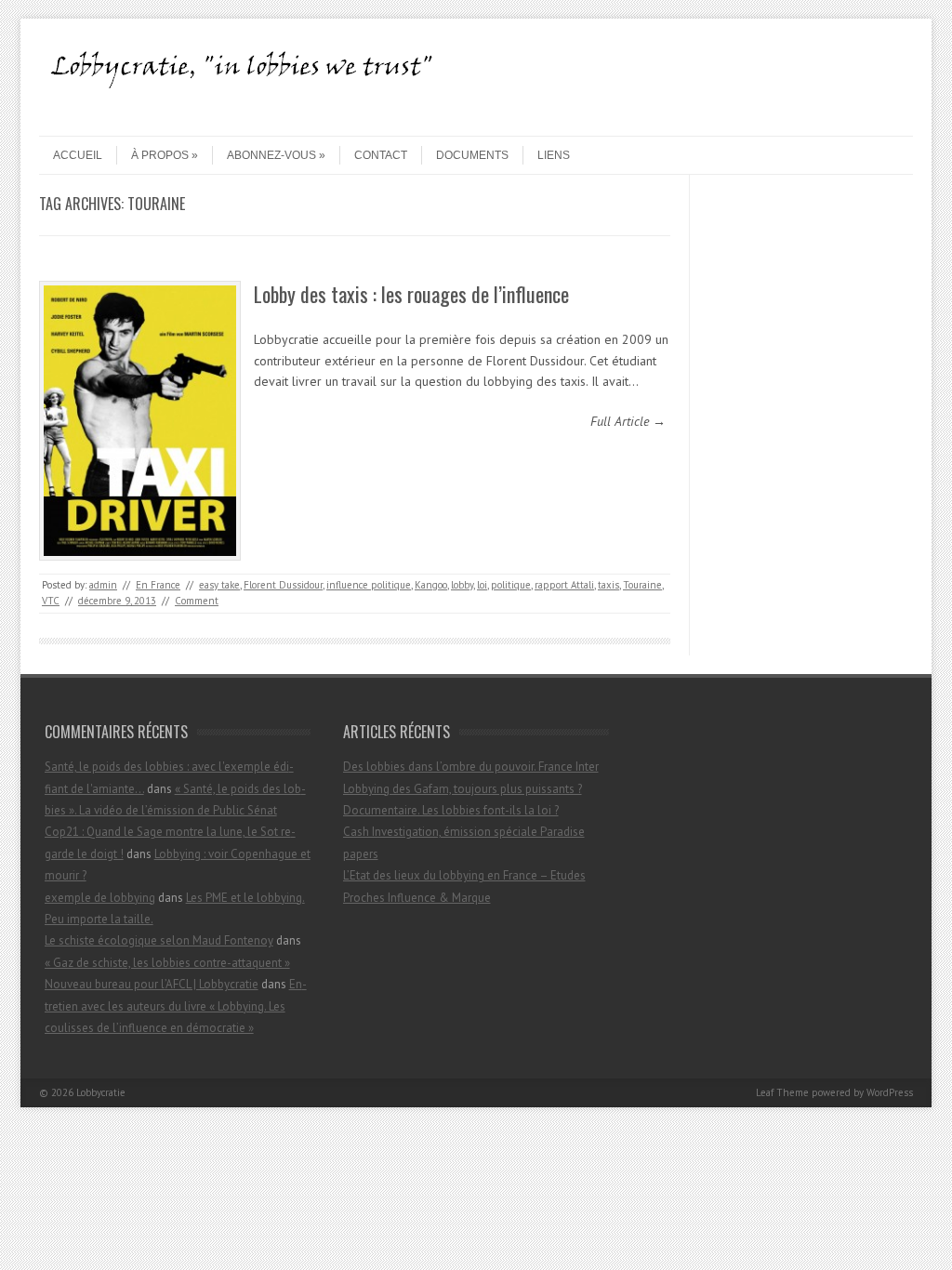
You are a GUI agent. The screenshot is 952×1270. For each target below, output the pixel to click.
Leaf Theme (782, 1092)
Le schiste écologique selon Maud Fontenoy (159, 940)
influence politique (368, 584)
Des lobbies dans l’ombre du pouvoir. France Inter (471, 766)
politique (511, 584)
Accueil (77, 155)
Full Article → (628, 421)
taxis (608, 584)
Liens (553, 155)
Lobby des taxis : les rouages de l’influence (411, 294)
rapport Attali (564, 584)
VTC (51, 600)
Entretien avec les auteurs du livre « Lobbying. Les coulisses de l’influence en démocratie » (176, 1006)
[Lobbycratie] (248, 120)
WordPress (889, 1092)
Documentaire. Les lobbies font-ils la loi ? (451, 810)
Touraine (642, 584)
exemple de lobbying (100, 898)
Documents (472, 155)
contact (380, 155)
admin (103, 584)
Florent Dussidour (283, 584)
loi (482, 584)
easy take (219, 584)
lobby (462, 584)
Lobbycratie (101, 1092)
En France (158, 584)
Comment (196, 600)
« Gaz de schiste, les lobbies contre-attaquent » (167, 963)
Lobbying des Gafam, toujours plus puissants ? (462, 789)
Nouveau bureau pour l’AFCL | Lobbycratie (151, 984)
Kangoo (431, 584)
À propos (160, 155)
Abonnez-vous (271, 155)
